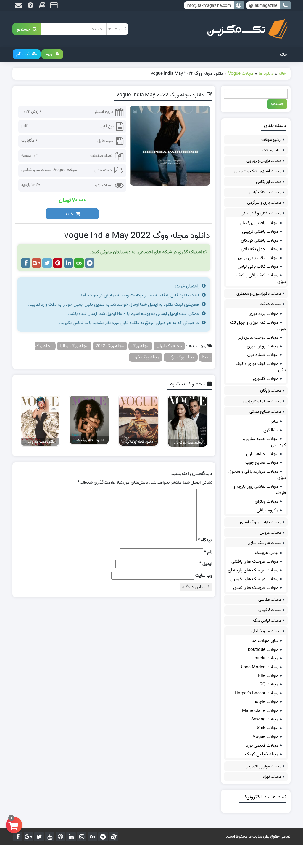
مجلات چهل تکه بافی (259, 249)
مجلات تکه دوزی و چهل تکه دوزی (258, 325)
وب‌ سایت (203, 576)
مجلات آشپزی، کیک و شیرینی (257, 171)
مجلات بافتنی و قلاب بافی (261, 213)
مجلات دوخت (270, 304)
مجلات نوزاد (272, 776)
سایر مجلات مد (265, 640)
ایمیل (205, 564)
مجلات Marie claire (260, 710)
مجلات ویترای (266, 501)
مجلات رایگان (270, 390)
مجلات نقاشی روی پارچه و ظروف (259, 489)
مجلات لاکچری (269, 610)
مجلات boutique (263, 649)
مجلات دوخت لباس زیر (258, 337)
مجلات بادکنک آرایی (265, 192)
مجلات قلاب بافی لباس (258, 266)
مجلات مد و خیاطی (36, 170)
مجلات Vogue (65, 170)
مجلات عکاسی (269, 599)
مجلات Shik (267, 727)
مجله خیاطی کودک (261, 754)
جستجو (25, 29)
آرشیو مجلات (271, 139)
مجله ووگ (140, 346)
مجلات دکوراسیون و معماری (258, 293)
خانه (283, 54)
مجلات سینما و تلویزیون (262, 401)
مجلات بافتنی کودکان (259, 240)
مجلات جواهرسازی (262, 453)
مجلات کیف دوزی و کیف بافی (261, 367)
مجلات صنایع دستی (265, 411)
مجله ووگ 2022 (110, 346)
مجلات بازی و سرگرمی (264, 202)
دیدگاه (205, 540)
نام (208, 552)
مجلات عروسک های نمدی (255, 587)
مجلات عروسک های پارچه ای (253, 570)
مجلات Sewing (264, 719)
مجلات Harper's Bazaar (256, 693)
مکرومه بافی (267, 510)
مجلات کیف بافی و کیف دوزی (261, 278)
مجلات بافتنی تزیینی (260, 231)
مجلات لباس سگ (267, 620)
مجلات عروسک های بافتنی (254, 561)
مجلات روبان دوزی (262, 346)
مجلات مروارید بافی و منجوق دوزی (257, 474)
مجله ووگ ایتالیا (74, 346)
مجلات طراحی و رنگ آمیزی (260, 522)
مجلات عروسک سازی (264, 543)
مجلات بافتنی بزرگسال (259, 223)
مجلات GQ (269, 684)
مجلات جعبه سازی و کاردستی (264, 442)
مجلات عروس (270, 532)
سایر (274, 421)
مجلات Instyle (265, 701)
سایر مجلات (271, 150)
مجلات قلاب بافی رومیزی (256, 258)
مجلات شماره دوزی (262, 354)
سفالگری (270, 430)
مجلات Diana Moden (258, 667)
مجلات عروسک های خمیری (254, 579)
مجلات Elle (268, 675)
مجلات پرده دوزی (263, 313)
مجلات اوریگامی (268, 181)
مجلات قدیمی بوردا (261, 745)
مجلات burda (266, 658)
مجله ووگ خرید (145, 357)
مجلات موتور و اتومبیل (263, 766)
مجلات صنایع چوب (261, 462)
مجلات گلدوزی (265, 378)
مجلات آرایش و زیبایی (263, 160)
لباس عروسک (266, 552)
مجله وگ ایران (169, 346)
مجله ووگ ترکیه (181, 357)
